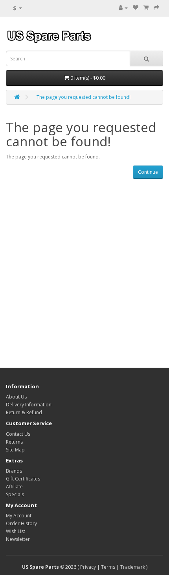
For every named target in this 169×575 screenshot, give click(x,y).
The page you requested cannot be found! (83, 97)
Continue (148, 172)
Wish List (15, 531)
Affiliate (14, 486)
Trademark (132, 567)
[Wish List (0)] (135, 7)
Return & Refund (24, 412)
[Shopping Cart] (146, 7)
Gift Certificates (23, 478)
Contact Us (18, 434)
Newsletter (18, 539)
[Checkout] (156, 7)
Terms (108, 567)
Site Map (15, 449)
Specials (15, 494)
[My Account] (123, 7)
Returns (14, 442)
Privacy (88, 567)
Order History (21, 523)
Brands (14, 471)
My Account (18, 515)
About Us (16, 396)
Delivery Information (28, 404)
